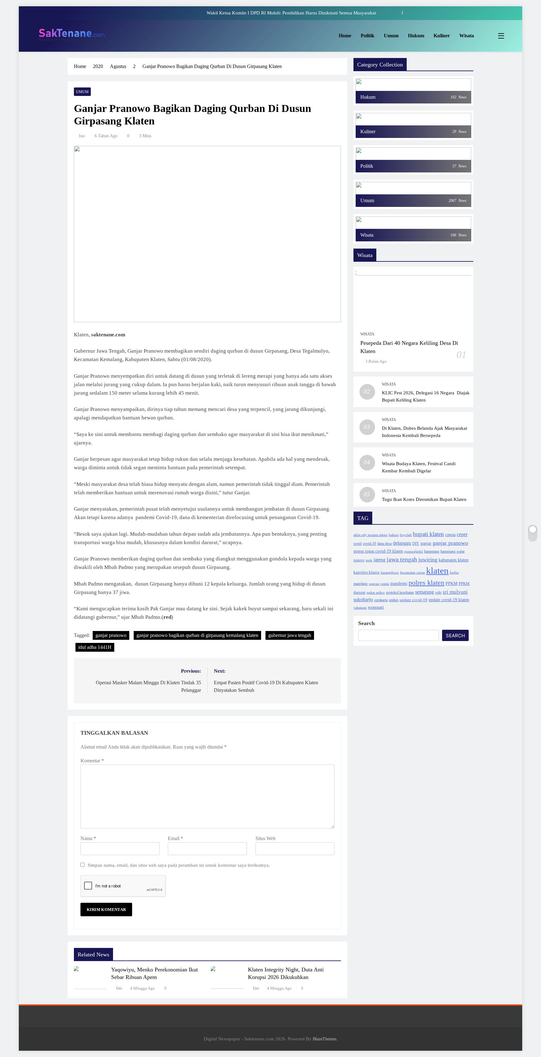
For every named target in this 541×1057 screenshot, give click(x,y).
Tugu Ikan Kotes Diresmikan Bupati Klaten (424, 499)
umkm (393, 600)
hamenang (431, 551)
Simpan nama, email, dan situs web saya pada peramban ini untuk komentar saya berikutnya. (179, 865)
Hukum (416, 35)
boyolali (406, 535)
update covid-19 (413, 599)
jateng (379, 559)
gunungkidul (413, 551)
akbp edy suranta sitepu (370, 535)
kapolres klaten (366, 572)
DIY (415, 543)
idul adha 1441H (94, 647)
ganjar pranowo (110, 635)
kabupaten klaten (453, 559)
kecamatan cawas (412, 572)
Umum (391, 35)
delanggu (402, 543)
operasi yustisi (379, 584)
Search (366, 623)
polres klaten (426, 582)
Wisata (466, 35)
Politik (367, 35)
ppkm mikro (376, 592)
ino (82, 136)
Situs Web (265, 838)
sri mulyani (455, 592)
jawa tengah (402, 559)
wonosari (376, 607)
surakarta (381, 600)
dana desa (384, 543)
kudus (454, 572)
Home (345, 35)
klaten (437, 570)
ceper (462, 534)
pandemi (398, 583)
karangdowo (390, 572)
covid (357, 543)
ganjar (425, 543)
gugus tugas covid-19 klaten (378, 551)
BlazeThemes (324, 1038)
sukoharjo (363, 599)
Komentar (92, 760)
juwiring (427, 559)
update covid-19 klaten (449, 599)
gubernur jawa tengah (289, 635)
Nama (88, 838)
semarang (424, 592)
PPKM (451, 583)
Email (175, 838)
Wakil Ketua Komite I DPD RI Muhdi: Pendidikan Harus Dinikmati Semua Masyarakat (291, 12)
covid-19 (369, 544)
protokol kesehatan (400, 593)
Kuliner (442, 35)
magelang (360, 583)
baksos (394, 535)
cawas (450, 534)
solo (438, 592)
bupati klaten (428, 534)
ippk (369, 560)
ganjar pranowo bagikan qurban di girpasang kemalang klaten (197, 635)
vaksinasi (360, 607)
